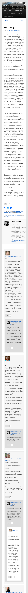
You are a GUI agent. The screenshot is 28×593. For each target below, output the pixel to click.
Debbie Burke (8, 362)
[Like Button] (5, 204)
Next (22, 20)
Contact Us (13, 13)
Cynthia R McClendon (9, 458)
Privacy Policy (20, 13)
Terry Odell (7, 256)
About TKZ (11, 10)
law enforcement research (14, 213)
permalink (7, 216)
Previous (6, 20)
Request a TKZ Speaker (8, 16)
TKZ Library (6, 13)
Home (5, 10)
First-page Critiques (18, 10)
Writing (10, 212)
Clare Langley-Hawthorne (14, 215)
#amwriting (15, 211)
